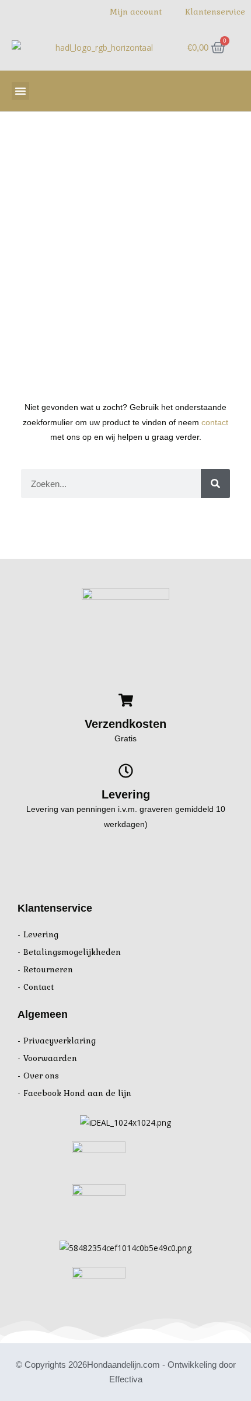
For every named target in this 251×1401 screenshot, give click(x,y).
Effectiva (125, 1379)
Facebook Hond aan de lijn (77, 1093)
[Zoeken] (215, 483)
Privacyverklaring (59, 1041)
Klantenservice (215, 12)
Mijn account (136, 12)
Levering (40, 935)
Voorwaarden (50, 1058)
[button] (20, 91)
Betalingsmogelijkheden (72, 952)
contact (214, 422)
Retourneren (48, 970)
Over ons (41, 1076)
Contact (38, 987)
